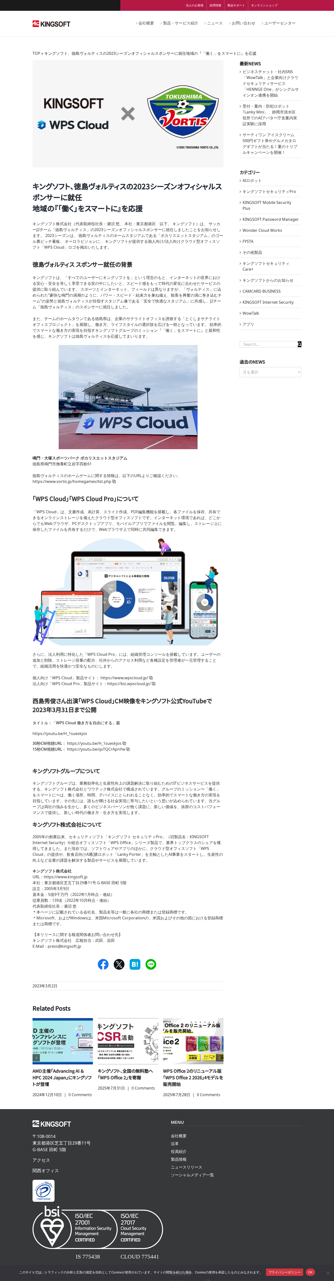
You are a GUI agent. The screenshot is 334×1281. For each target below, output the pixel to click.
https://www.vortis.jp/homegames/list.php (72, 481)
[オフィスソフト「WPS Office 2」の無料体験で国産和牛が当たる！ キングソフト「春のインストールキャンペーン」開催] (128, 1041)
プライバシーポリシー (284, 1272)
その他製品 (252, 252)
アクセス (41, 1173)
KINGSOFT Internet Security (268, 302)
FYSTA (248, 241)
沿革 (175, 1156)
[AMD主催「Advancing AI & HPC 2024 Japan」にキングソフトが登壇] (193, 1041)
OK (310, 1272)
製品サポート (236, 5)
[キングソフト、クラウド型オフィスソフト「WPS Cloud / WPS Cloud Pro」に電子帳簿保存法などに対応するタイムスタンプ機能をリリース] (63, 1041)
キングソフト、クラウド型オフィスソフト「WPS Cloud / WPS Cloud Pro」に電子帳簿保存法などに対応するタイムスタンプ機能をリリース (62, 1084)
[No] (327, 1272)
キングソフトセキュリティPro (269, 191)
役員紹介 (179, 1164)
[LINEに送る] (151, 964)
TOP (36, 53)
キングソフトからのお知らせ (268, 280)
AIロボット (252, 180)
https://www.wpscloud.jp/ (124, 677)
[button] (36, 1064)
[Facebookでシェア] (103, 964)
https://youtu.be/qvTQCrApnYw (96, 749)
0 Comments (78, 1108)
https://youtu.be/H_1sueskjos (94, 743)
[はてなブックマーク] (135, 964)
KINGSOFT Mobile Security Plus (267, 205)
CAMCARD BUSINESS (262, 291)
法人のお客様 (194, 5)
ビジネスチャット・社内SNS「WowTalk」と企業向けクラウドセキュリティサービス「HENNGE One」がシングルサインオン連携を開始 (271, 83)
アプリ (248, 324)
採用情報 (215, 5)
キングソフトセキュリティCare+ (266, 266)
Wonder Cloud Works (262, 230)
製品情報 (179, 1172)
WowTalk (251, 313)
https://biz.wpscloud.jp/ (129, 683)
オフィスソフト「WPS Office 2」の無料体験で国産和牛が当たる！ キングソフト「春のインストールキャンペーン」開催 (128, 1081)
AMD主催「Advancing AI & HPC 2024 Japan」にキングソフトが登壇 (192, 1077)
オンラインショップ (264, 5)
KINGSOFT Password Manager (271, 219)
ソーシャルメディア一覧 (192, 1188)
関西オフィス (46, 1184)
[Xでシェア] (119, 964)
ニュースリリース (186, 1180)
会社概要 (179, 1149)
